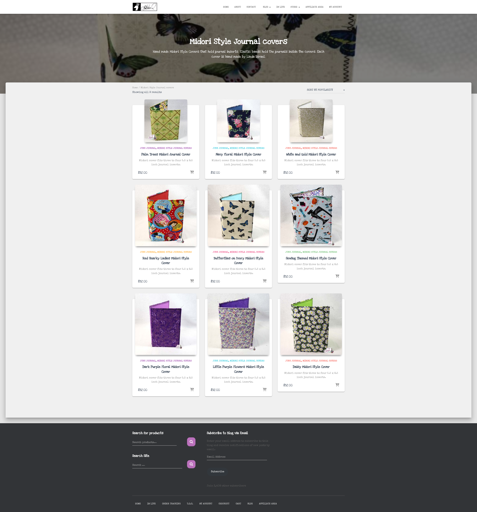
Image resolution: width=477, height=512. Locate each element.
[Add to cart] (192, 172)
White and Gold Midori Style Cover (311, 154)
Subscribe (217, 471)
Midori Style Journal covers (174, 148)
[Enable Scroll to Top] (469, 504)
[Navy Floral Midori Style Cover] (238, 120)
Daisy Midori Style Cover (311, 367)
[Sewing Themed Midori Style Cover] (311, 215)
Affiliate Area (314, 7)
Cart (238, 504)
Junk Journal (148, 148)
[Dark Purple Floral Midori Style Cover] (166, 324)
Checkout (224, 504)
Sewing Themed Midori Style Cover (311, 258)
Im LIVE (280, 7)
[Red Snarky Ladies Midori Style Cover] (166, 215)
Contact (251, 7)
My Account (335, 7)
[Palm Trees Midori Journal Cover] (165, 120)
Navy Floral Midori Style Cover (238, 154)
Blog (265, 7)
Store (294, 7)
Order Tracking (171, 504)
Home (226, 7)
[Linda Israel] (144, 7)
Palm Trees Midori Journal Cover (165, 154)
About (237, 7)
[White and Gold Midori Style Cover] (311, 120)
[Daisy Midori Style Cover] (311, 324)
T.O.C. (190, 504)
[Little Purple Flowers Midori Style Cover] (238, 324)
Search (191, 441)
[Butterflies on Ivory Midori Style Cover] (238, 215)
